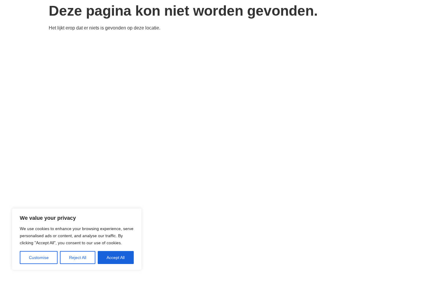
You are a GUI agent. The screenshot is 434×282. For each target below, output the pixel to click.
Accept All (116, 257)
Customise (39, 257)
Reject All (77, 257)
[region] (77, 239)
